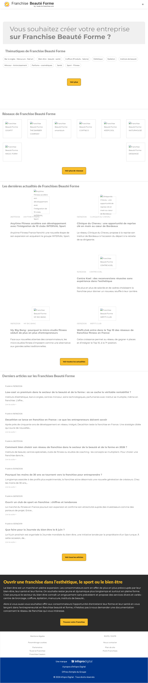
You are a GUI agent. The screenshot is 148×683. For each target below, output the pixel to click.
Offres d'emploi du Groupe (74, 672)
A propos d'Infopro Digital (74, 667)
